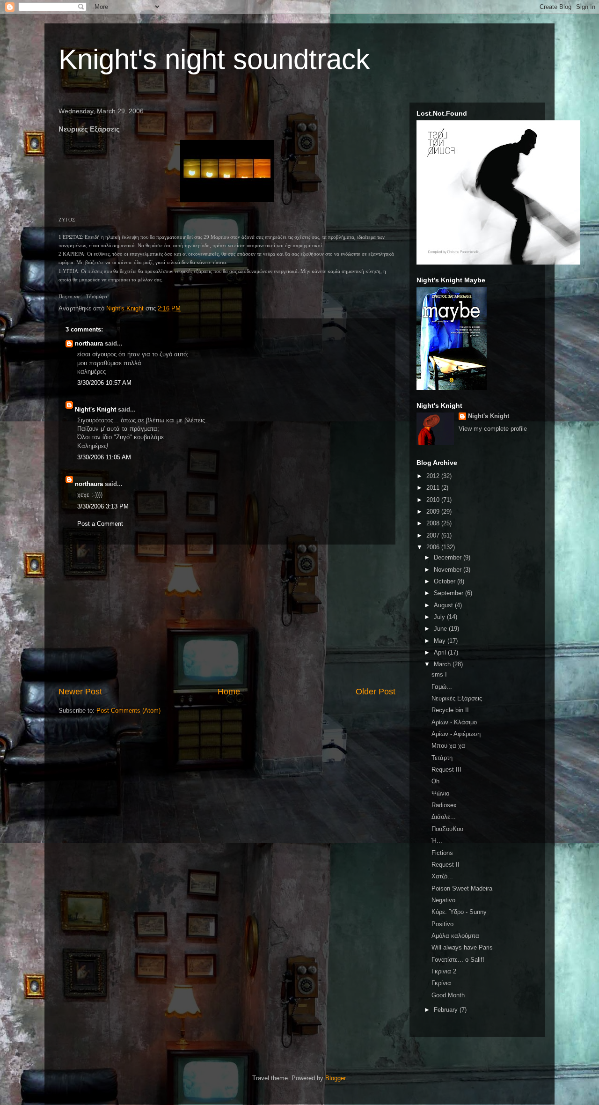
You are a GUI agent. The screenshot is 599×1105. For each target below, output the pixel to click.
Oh (435, 781)
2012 (433, 475)
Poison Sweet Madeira (461, 888)
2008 (433, 523)
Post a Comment (100, 523)
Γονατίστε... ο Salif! (457, 959)
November (448, 569)
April (441, 652)
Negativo (443, 900)
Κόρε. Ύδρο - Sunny (459, 911)
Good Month (448, 995)
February (447, 1009)
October (445, 581)
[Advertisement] (227, 615)
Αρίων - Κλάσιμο (454, 722)
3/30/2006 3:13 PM (103, 506)
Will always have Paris (462, 947)
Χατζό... (442, 876)
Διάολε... (443, 816)
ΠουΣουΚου (447, 828)
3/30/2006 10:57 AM (104, 382)
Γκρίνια (441, 983)
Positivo (442, 924)
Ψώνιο (440, 793)
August (444, 605)
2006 (433, 547)
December (448, 557)
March (443, 664)
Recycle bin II (450, 710)
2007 (433, 535)
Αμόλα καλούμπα (455, 935)
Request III (446, 769)
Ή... (436, 840)
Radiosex (444, 805)
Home (229, 691)
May (440, 640)
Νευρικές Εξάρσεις (456, 698)
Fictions (442, 852)
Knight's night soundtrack (214, 59)
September (449, 593)
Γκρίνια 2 (443, 971)
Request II (445, 864)
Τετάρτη (442, 757)
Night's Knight (95, 409)
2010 (433, 499)
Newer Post (80, 691)
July (440, 616)
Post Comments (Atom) (128, 710)
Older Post (375, 691)
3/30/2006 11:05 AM (104, 457)
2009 (433, 511)
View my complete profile (493, 428)
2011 (433, 487)
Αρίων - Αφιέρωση (456, 733)
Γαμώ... (441, 686)
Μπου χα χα (448, 745)
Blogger (335, 1078)
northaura (89, 343)
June (441, 628)
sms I (439, 674)
